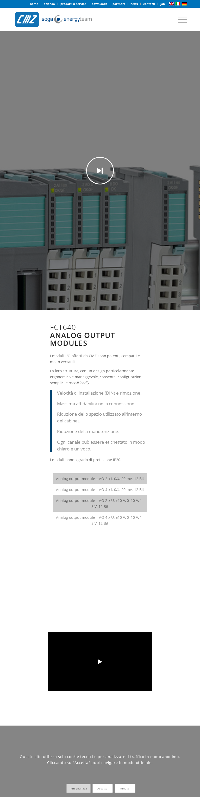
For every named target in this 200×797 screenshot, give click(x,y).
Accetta (102, 788)
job (162, 4)
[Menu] (180, 19)
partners (119, 4)
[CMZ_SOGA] (53, 19)
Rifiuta (124, 788)
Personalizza (78, 788)
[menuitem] (34, 4)
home (34, 4)
